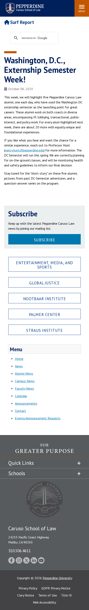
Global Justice (44, 282)
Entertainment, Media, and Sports (44, 265)
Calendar (21, 396)
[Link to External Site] (44, 450)
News (19, 366)
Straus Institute (44, 330)
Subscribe (44, 239)
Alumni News (24, 373)
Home (19, 359)
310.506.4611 (19, 550)
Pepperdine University (57, 578)
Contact (20, 411)
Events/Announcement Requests (37, 418)
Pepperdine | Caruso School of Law (24, 5)
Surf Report (22, 22)
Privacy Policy (28, 588)
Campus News (25, 381)
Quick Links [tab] (21, 463)
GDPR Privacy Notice (55, 588)
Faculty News (24, 388)
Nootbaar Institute (44, 298)
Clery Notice (25, 595)
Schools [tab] (16, 473)
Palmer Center (44, 314)
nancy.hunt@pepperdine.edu (24, 150)
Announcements (26, 403)
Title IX (66, 595)
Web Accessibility (44, 602)
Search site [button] (15, 6)
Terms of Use (47, 595)
